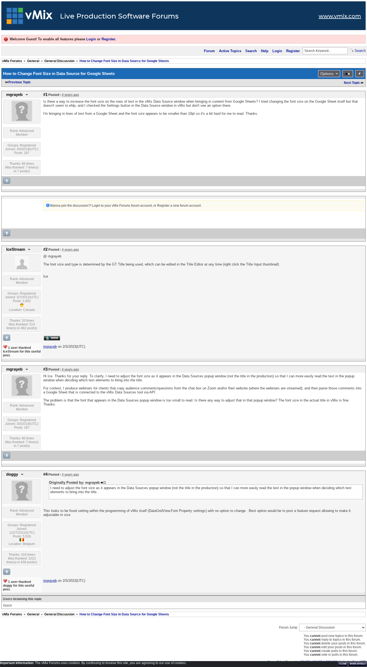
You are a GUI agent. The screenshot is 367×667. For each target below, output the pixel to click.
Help (264, 51)
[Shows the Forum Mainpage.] (30, 17)
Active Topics (230, 51)
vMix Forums (12, 61)
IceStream (15, 249)
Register (108, 39)
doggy (12, 474)
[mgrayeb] (22, 120)
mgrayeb (14, 94)
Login (91, 39)
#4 (45, 474)
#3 (45, 369)
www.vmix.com (340, 16)
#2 (45, 249)
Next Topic (352, 83)
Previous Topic (19, 82)
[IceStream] (21, 268)
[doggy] (22, 500)
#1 (45, 94)
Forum (209, 51)
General (33, 61)
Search (251, 51)
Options (326, 73)
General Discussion (59, 61)
